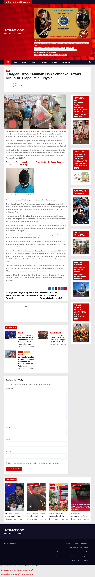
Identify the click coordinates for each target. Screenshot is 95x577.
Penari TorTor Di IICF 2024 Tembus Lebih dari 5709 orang (49, 47)
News (15, 62)
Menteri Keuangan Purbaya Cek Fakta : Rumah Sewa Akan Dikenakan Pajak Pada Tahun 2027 (26, 339)
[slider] (80, 222)
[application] (81, 210)
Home (68, 543)
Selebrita (54, 62)
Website (9, 451)
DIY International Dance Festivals (79, 547)
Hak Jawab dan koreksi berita (60, 552)
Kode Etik (59, 556)
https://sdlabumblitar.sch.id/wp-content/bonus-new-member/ (19, 566)
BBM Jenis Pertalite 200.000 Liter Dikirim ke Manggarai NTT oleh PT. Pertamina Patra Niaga (26, 361)
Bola (34, 62)
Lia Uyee (32, 346)
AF (16, 84)
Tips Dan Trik (66, 62)
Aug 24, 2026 (22, 346)
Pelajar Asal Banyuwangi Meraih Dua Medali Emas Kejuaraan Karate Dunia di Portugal (22, 295)
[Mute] (86, 223)
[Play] (75, 223)
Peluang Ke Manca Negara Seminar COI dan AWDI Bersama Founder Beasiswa (55, 50)
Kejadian (26, 351)
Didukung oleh (8, 543)
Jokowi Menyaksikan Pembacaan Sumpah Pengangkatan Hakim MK (50, 295)
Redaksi (85, 560)
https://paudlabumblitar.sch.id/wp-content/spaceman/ (17, 574)
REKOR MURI (69, 47)
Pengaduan (85, 556)
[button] (90, 62)
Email (8, 439)
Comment (10, 389)
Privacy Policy (75, 560)
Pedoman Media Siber (72, 556)
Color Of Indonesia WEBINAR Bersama (45, 52)
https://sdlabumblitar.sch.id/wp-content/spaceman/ (16, 570)
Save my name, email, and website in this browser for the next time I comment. (33, 463)
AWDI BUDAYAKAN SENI (81, 543)
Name (8, 427)
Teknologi (44, 62)
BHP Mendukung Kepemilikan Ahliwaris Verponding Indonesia (51, 54)
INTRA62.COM (14, 30)
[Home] (7, 62)
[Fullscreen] (88, 223)
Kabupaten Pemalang (39, 134)
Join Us (86, 552)
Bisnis (24, 62)
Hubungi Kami (76, 552)
